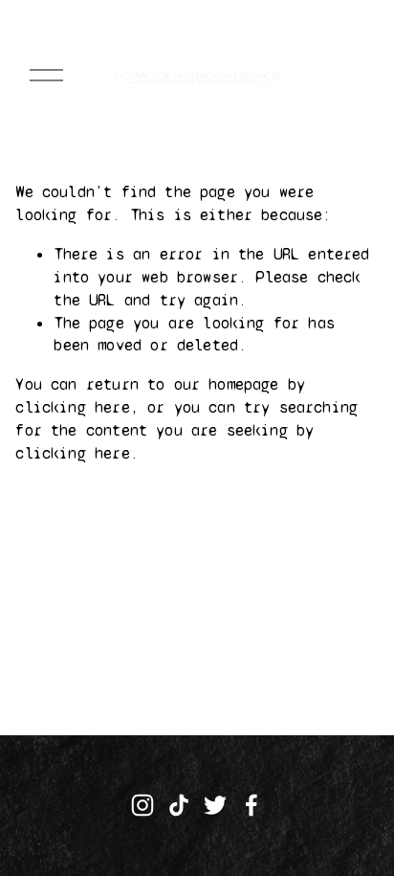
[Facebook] (251, 805)
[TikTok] (178, 805)
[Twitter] (215, 805)
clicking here (72, 407)
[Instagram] (142, 805)
